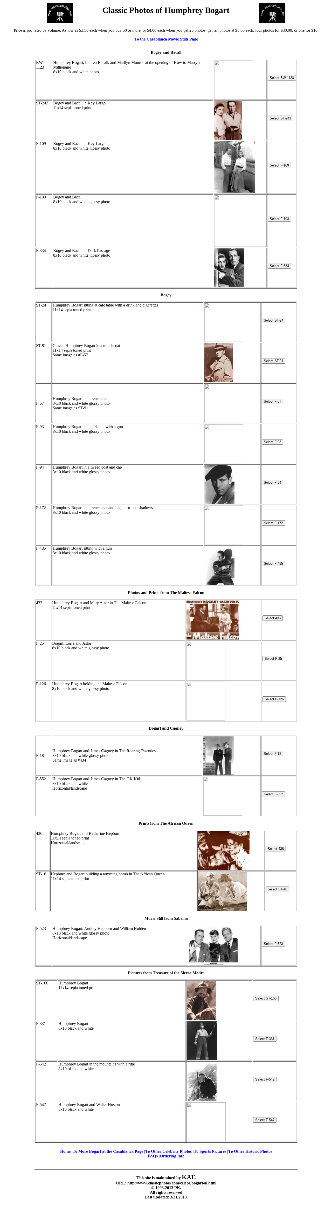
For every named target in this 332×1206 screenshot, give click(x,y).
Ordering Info (172, 1156)
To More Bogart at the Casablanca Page (108, 1151)
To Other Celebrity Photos (168, 1151)
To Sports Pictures (210, 1151)
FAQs (153, 1156)
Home (65, 1151)
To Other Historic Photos (250, 1151)
